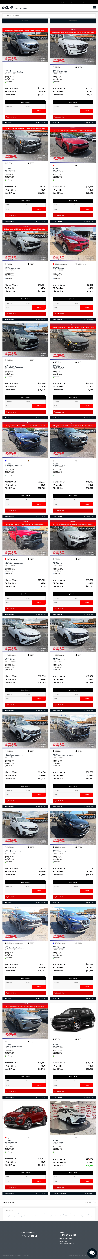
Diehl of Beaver (10, 123)
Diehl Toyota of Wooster (59, 1193)
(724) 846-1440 (42, 123)
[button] (46, 45)
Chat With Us (12, 117)
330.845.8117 (90, 1193)
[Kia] (7, 7)
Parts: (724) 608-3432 (63, 2)
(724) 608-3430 (68, 1235)
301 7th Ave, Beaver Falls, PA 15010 (86, 2)
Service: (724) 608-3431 (51, 2)
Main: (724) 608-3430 (38, 2)
